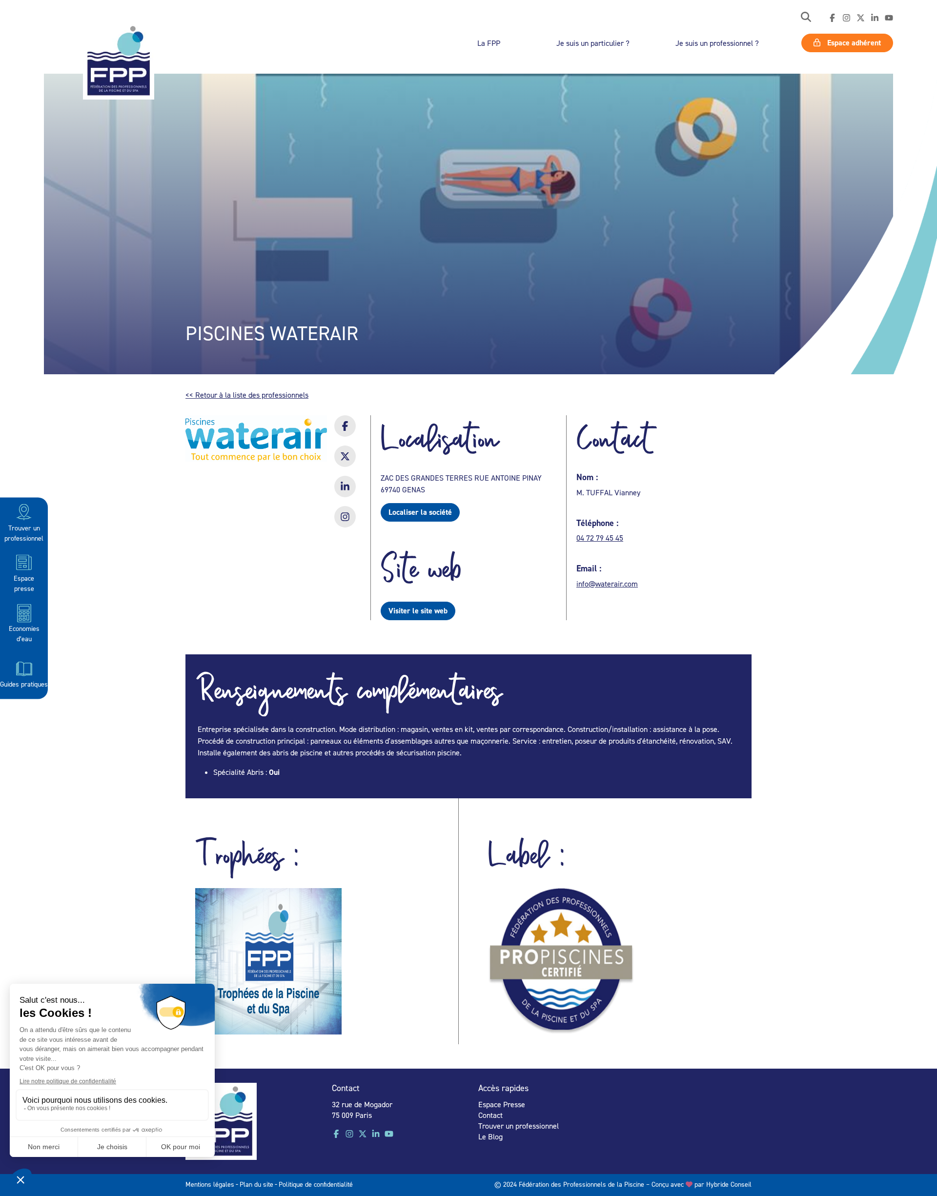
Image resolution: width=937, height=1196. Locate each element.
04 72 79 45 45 (599, 538)
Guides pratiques (24, 683)
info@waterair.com (607, 583)
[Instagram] (846, 18)
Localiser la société (420, 512)
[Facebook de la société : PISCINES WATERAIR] (345, 432)
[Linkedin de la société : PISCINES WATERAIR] (345, 493)
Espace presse (24, 582)
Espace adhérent (853, 43)
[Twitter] (860, 18)
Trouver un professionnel (23, 532)
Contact (490, 1115)
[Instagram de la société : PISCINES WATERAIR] (345, 523)
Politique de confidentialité (316, 1184)
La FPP (488, 43)
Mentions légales (209, 1184)
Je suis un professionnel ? (717, 43)
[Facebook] (832, 18)
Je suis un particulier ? (593, 43)
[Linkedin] (875, 18)
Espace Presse (501, 1104)
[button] (806, 18)
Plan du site (256, 1184)
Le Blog (490, 1136)
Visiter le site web (418, 611)
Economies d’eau (24, 633)
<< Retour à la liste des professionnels (246, 395)
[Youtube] (889, 18)
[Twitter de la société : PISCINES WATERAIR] (345, 462)
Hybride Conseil (729, 1184)
